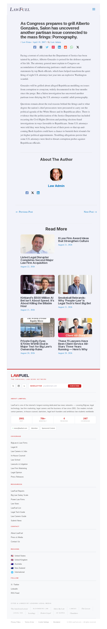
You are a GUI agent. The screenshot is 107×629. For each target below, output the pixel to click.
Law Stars (15, 504)
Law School (15, 460)
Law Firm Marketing (19, 468)
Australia (16, 564)
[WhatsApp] (71, 47)
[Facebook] (34, 47)
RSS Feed (15, 593)
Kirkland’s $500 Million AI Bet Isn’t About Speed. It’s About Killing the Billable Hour (37, 302)
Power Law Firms (18, 499)
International (18, 572)
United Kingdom (19, 560)
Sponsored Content (48, 428)
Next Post (90, 211)
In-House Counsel (18, 456)
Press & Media (17, 537)
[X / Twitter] (13, 386)
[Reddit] (65, 47)
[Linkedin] (59, 47)
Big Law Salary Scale (19, 495)
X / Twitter (15, 585)
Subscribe (74, 386)
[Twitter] (47, 47)
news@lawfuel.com (20, 428)
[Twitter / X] (77, 47)
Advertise (34, 428)
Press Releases (17, 477)
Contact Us (15, 542)
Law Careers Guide (18, 516)
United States (18, 556)
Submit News (16, 521)
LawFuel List (16, 508)
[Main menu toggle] (93, 9)
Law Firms (26, 42)
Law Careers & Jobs (19, 451)
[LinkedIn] (18, 386)
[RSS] (24, 386)
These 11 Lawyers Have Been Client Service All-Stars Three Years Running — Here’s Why (73, 345)
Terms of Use (29, 622)
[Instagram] (41, 47)
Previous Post (24, 211)
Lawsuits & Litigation (19, 464)
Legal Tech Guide (18, 512)
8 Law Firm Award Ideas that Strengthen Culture (73, 240)
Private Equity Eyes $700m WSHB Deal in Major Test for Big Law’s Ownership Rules (36, 345)
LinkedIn (14, 589)
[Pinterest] (53, 47)
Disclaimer (56, 622)
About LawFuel (17, 533)
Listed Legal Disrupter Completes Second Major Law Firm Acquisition (36, 260)
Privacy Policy (15, 622)
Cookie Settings (43, 622)
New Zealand (18, 568)
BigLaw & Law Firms (19, 443)
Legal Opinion (16, 472)
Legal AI (14, 447)
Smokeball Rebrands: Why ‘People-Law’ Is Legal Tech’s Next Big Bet (74, 300)
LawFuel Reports (17, 491)
